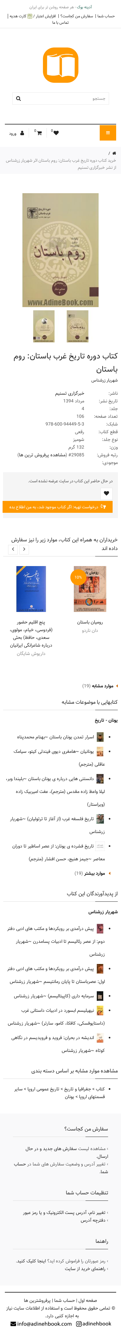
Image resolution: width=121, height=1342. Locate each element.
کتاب (100, 1089)
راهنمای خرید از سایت (85, 1269)
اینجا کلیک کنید (31, 1261)
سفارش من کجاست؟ (76, 16)
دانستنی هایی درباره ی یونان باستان (61, 779)
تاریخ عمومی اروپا (43, 1089)
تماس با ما (60, 22)
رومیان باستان (90, 622)
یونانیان (87, 751)
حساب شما (106, 16)
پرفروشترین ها (37, 1300)
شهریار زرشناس (104, 380)
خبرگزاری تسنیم (69, 393)
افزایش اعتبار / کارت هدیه (33, 16)
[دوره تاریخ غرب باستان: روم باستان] (77, 326)
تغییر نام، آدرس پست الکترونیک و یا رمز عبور (64, 1213)
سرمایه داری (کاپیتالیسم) (71, 996)
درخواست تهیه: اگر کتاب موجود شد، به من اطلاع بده (54, 507)
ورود (13, 133)
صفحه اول (87, 1300)
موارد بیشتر (94, 873)
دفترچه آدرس (93, 1220)
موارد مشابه (102, 686)
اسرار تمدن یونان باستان (72, 737)
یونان (69, 1097)
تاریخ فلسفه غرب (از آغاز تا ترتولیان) (61, 819)
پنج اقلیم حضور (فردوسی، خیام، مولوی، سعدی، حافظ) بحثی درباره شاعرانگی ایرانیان (31, 633)
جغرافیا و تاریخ (77, 1089)
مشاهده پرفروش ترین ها (42, 455)
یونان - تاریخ (106, 720)
